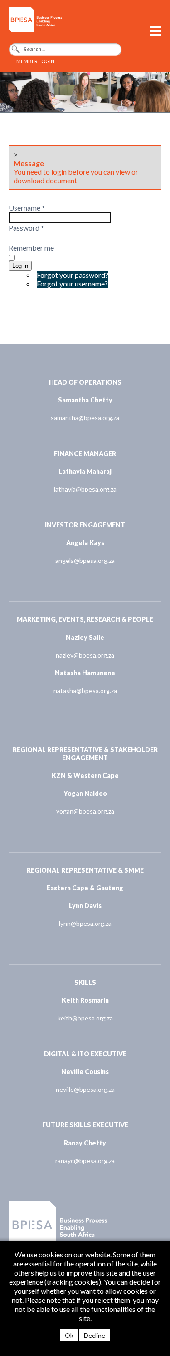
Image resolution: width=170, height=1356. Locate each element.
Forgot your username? (72, 283)
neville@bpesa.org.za (85, 1089)
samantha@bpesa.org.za (85, 418)
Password (26, 227)
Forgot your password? (72, 275)
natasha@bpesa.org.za (85, 690)
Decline (94, 1335)
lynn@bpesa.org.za (85, 923)
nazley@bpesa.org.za (85, 655)
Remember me (31, 247)
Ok (69, 1335)
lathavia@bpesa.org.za (85, 489)
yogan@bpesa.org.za (85, 811)
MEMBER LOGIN (35, 61)
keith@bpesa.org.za (85, 1018)
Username (27, 207)
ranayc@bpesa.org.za (85, 1161)
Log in (20, 265)
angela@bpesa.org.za (85, 560)
